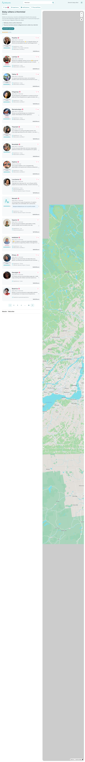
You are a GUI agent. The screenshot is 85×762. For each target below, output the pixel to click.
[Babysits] (6, 2)
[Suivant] (32, 305)
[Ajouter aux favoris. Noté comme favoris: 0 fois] (38, 144)
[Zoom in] (81, 13)
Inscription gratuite (8, 28)
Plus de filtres (36, 7)
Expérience (15, 7)
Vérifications (25, 7)
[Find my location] (81, 19)
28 (28, 305)
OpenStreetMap (78, 759)
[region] (63, 386)
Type (6, 7)
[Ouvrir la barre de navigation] (81, 2)
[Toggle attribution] (82, 759)
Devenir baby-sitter (73, 2)
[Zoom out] (81, 16)
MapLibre (72, 759)
